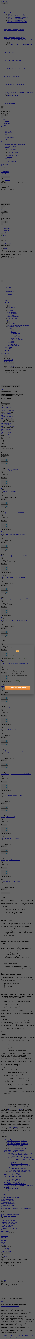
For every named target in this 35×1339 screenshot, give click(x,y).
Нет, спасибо (17, 691)
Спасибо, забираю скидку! (18, 687)
